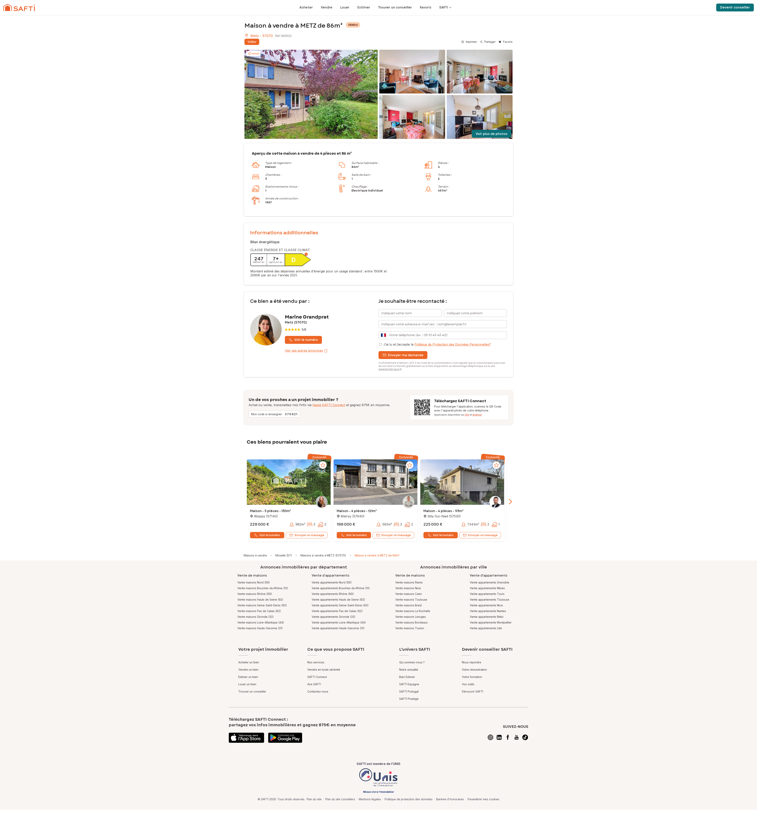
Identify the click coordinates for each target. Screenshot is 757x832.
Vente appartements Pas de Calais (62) (337, 611)
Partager (490, 41)
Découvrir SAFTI (472, 691)
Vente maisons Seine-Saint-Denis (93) (262, 605)
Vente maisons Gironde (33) (255, 616)
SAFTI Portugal (409, 691)
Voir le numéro (306, 339)
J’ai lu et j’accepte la (437, 344)
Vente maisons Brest (408, 605)
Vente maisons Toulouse (411, 599)
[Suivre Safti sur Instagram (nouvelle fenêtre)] (490, 737)
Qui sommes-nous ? (412, 662)
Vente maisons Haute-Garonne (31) (260, 628)
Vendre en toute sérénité (323, 669)
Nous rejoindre (471, 662)
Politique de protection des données (409, 799)
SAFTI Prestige (409, 698)
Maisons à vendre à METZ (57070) (323, 555)
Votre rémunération (474, 669)
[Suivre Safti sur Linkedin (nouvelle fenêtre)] (499, 737)
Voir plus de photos (491, 134)
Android (477, 414)
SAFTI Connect (317, 677)
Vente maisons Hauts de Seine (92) (260, 599)
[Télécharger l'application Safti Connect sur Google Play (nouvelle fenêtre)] (285, 738)
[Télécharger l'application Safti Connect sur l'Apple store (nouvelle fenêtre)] (246, 738)
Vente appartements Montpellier (491, 622)
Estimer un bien (248, 677)
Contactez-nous (317, 691)
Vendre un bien (248, 669)
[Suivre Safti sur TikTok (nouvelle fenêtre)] (525, 737)
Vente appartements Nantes (488, 611)
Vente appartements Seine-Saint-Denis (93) (340, 605)
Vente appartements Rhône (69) (333, 593)
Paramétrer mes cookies (483, 799)
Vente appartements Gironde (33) (333, 616)
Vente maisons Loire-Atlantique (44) (260, 622)
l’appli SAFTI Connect (328, 405)
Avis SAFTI (314, 684)
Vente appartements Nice (486, 605)
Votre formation (472, 677)
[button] (289, 482)
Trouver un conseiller (252, 691)
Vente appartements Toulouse (489, 599)
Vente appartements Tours (487, 593)
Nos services (315, 662)
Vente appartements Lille (486, 628)
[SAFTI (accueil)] (19, 7)
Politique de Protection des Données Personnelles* (452, 344)
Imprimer (471, 41)
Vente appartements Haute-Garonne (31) (338, 628)
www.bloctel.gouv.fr (389, 369)
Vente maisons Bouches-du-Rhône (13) (262, 588)
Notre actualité (408, 669)
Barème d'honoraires (450, 799)
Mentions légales (370, 799)
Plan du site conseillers (340, 799)
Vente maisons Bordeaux (411, 622)
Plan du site (314, 799)
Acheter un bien (248, 662)
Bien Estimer (407, 677)
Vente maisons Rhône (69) (254, 593)
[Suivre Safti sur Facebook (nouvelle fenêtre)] (508, 737)
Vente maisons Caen (408, 593)
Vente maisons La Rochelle (412, 611)
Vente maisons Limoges (410, 616)
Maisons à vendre (255, 555)
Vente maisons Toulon (409, 628)
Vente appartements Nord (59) (332, 582)
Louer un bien (247, 684)
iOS (467, 414)
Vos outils (468, 684)
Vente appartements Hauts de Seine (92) (338, 599)
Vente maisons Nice (408, 588)
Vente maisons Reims (409, 582)
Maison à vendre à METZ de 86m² (377, 555)
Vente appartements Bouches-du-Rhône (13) (341, 588)
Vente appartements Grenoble (489, 582)
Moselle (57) (283, 555)
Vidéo (252, 42)
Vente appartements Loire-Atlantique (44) (339, 622)
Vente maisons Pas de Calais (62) (259, 611)
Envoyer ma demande (405, 355)
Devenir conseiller (735, 7)
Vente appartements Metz (486, 616)
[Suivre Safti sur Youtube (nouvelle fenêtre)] (516, 737)
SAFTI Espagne (409, 684)
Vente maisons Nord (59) (253, 582)
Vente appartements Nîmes (487, 588)
